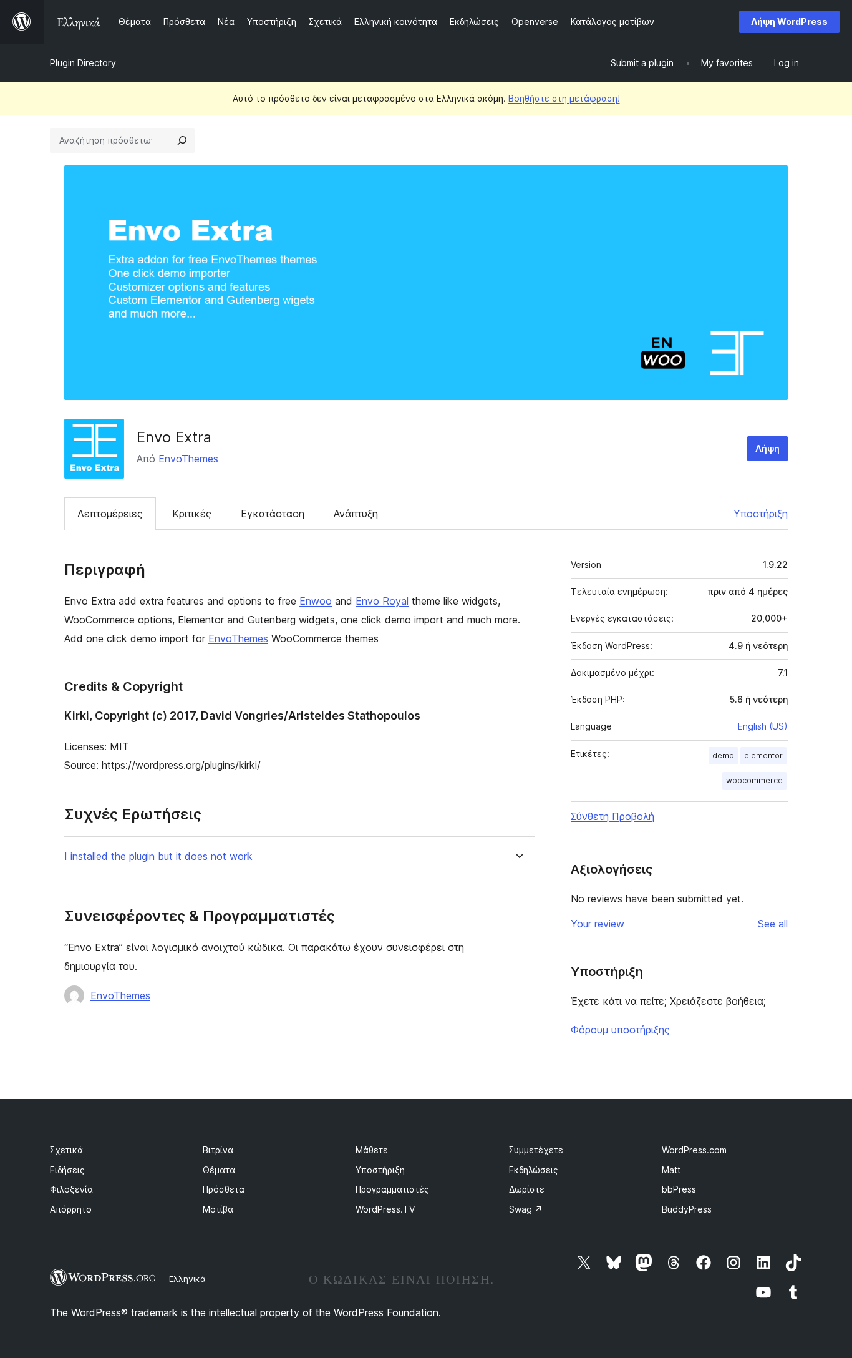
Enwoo (315, 601)
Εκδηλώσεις (533, 1170)
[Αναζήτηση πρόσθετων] (182, 140)
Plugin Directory (83, 62)
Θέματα (219, 1170)
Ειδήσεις (67, 1170)
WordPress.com (694, 1150)
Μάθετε (372, 1150)
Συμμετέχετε (536, 1150)
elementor (763, 755)
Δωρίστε (527, 1189)
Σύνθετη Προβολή (612, 816)
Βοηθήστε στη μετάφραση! (564, 98)
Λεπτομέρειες (110, 513)
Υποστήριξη (760, 513)
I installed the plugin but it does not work (158, 856)
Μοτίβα (218, 1209)
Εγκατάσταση (272, 513)
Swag (526, 1209)
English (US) (763, 726)
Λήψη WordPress (789, 21)
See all (773, 923)
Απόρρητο (71, 1209)
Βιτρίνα (218, 1150)
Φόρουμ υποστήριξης (620, 1029)
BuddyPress (687, 1209)
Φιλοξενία (71, 1189)
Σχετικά (66, 1150)
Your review (597, 923)
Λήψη (767, 448)
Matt (671, 1170)
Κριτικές (191, 513)
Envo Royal (382, 601)
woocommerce (754, 780)
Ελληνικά (187, 1279)
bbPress (679, 1189)
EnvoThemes (188, 458)
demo (723, 755)
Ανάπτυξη (356, 513)
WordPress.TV (385, 1209)
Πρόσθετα (223, 1189)
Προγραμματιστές (392, 1189)
